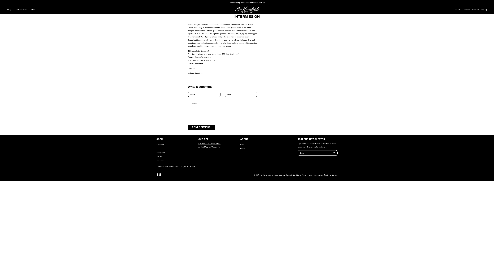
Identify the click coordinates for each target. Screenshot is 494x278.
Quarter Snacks (194, 57)
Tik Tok (159, 157)
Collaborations (21, 10)
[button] (484, 9)
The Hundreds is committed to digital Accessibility (176, 166)
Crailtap (191, 63)
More (33, 10)
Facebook (160, 144)
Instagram (160, 152)
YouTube (160, 161)
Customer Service (331, 175)
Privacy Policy (307, 175)
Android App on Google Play (209, 147)
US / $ (457, 10)
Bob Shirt (191, 54)
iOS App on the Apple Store (209, 144)
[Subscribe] (334, 152)
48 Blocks (192, 51)
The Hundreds (265, 175)
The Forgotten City (195, 60)
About (242, 144)
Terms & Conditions (293, 175)
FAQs (242, 148)
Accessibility (318, 175)
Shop (9, 10)
